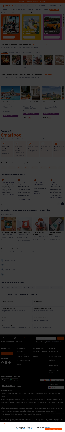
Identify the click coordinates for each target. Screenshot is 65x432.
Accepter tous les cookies (54, 429)
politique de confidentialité (27, 428)
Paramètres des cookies (53, 426)
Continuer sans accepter (7, 423)
